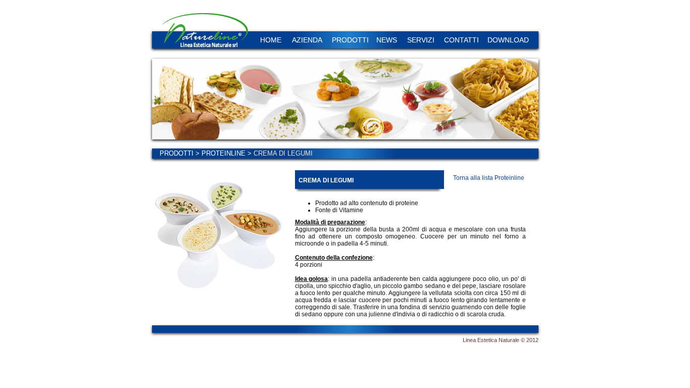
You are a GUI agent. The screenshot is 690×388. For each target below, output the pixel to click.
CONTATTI (461, 40)
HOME (270, 40)
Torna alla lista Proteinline (488, 177)
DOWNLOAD (508, 40)
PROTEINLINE (223, 153)
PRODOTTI (350, 40)
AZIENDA (307, 40)
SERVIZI (420, 40)
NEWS (386, 40)
